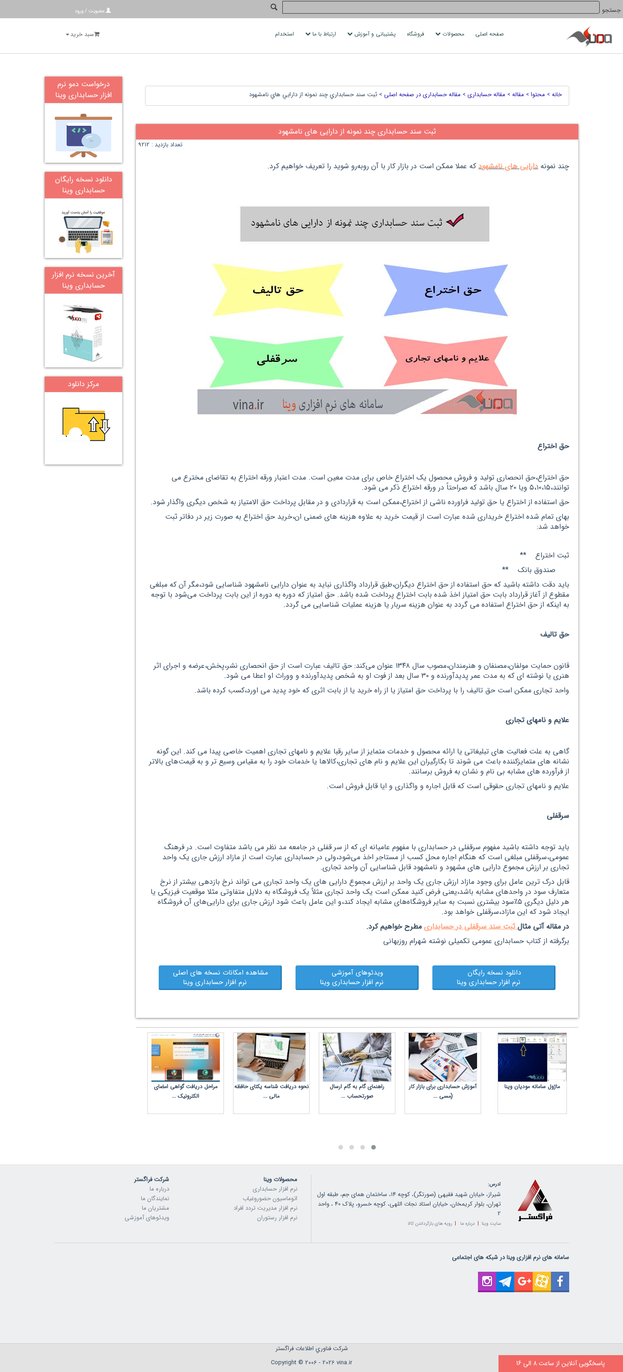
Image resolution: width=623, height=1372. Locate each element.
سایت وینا (491, 1223)
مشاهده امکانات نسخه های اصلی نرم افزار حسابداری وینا (220, 977)
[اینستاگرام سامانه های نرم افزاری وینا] (487, 1276)
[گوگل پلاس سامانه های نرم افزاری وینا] (523, 1276)
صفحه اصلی (490, 34)
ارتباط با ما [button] (324, 34)
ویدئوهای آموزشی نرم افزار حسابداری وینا (357, 977)
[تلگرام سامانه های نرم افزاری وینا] (505, 1276)
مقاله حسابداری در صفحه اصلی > (419, 94)
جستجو (611, 10)
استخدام (285, 34)
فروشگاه (416, 34)
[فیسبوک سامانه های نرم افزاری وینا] (560, 1276)
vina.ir (344, 1362)
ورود (79, 11)
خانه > (553, 94)
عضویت (96, 11)
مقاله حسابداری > (483, 94)
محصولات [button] (453, 34)
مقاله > (514, 94)
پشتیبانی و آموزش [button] (375, 34)
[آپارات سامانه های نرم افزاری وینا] (542, 1276)
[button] (373, 1147)
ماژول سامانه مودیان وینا (532, 1086)
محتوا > (534, 94)
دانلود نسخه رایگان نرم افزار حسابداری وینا (494, 977)
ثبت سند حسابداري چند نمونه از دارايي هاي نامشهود (313, 94)
